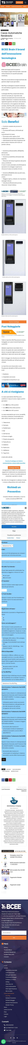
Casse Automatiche (4, 30)
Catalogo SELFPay (14, 467)
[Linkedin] (14, 1038)
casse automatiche (16, 769)
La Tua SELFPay (7, 672)
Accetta (14, 526)
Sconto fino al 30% (8, 668)
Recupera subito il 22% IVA (10, 666)
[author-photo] (14, 803)
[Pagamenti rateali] (5, 886)
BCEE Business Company (7, 38)
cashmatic (8, 769)
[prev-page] (3, 892)
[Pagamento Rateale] (5, 879)
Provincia (5, 542)
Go (14, 937)
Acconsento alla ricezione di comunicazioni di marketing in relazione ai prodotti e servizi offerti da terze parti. (14, 753)
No (3, 620)
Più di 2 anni (6, 575)
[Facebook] (3, 43)
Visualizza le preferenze (14, 535)
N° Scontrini (6, 581)
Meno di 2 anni (7, 577)
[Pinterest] (10, 43)
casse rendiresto (5, 771)
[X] (6, 43)
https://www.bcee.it (14, 808)
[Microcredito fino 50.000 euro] (5, 871)
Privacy (18, 537)
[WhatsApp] (13, 43)
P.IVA (3, 549)
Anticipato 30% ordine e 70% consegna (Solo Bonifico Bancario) (13, 639)
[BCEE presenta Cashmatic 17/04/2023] (5, 864)
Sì (3, 617)
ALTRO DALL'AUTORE (20, 851)
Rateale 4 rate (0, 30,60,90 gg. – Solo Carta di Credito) (13, 647)
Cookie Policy (10, 537)
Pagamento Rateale (16, 877)
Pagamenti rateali (15, 885)
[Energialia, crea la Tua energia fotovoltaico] (5, 857)
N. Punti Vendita (7, 594)
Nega (14, 531)
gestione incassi (14, 771)
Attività (6, 28)
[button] (25, 508)
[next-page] (5, 892)
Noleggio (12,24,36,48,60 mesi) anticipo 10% (14, 643)
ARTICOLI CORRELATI (7, 851)
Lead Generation (6, 789)
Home (2, 28)
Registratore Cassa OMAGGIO (21, 790)
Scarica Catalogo (14, 322)
